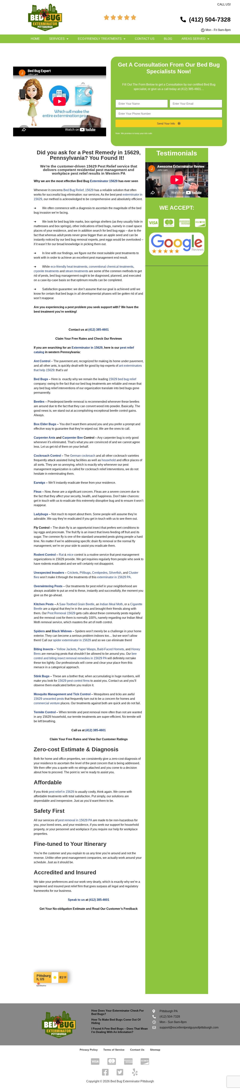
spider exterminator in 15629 (72, 640)
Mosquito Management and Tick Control (62, 694)
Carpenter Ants (44, 437)
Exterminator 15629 (104, 181)
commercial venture (47, 703)
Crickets (72, 572)
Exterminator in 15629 (87, 347)
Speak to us (76, 899)
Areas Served (194, 38)
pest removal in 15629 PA (75, 820)
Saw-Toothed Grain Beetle (76, 604)
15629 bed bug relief (122, 379)
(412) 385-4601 (191, 89)
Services (57, 38)
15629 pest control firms (74, 680)
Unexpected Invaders (49, 572)
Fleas (37, 491)
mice (70, 554)
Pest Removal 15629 (61, 613)
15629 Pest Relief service (108, 166)
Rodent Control (45, 554)
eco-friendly (58, 266)
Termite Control (45, 712)
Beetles (39, 401)
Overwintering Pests (48, 586)
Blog (168, 38)
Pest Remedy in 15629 (110, 152)
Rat (61, 554)
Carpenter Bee (72, 437)
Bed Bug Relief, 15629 (78, 190)
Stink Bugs (42, 676)
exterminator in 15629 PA (114, 577)
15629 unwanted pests (49, 698)
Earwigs (39, 482)
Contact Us (144, 38)
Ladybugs (41, 514)
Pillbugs (85, 572)
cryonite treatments (46, 271)
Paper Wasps (87, 649)
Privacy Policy (89, 1049)
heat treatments (77, 266)
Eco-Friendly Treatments (100, 38)
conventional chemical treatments (111, 266)
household (109, 460)
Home (35, 38)
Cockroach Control (47, 455)
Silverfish (115, 572)
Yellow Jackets (66, 649)
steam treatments (76, 271)
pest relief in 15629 (61, 791)
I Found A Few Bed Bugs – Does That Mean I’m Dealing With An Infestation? (119, 1030)
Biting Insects (43, 649)
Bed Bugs (41, 379)
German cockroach (82, 455)
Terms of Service (113, 1049)
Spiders (39, 631)
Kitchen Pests (44, 604)
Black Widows (62, 631)
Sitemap (155, 1049)
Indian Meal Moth (111, 604)
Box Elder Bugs (45, 424)
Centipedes (99, 572)
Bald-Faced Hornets (110, 649)
